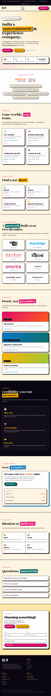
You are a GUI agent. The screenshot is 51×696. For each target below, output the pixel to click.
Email (27, 632)
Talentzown (4, 684)
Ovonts (3, 681)
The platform (29, 667)
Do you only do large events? (13, 590)
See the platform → (10, 484)
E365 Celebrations (6, 679)
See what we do (19, 50)
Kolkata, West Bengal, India (32, 679)
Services (28, 663)
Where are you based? (11, 584)
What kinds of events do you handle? (15, 578)
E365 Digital (4, 676)
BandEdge (4, 677)
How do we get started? (11, 595)
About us (29, 662)
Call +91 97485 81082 (22, 626)
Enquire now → (43, 8)
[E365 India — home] (4, 8)
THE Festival (4, 682)
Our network (29, 665)
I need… (6, 638)
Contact (28, 668)
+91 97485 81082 (30, 677)
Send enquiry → (10, 645)
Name (5, 632)
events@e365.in (30, 676)
